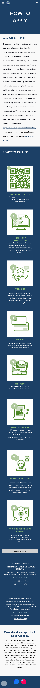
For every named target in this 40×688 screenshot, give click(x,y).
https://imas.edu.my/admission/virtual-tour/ (19, 128)
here (13, 197)
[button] (2, 3)
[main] (20, 17)
